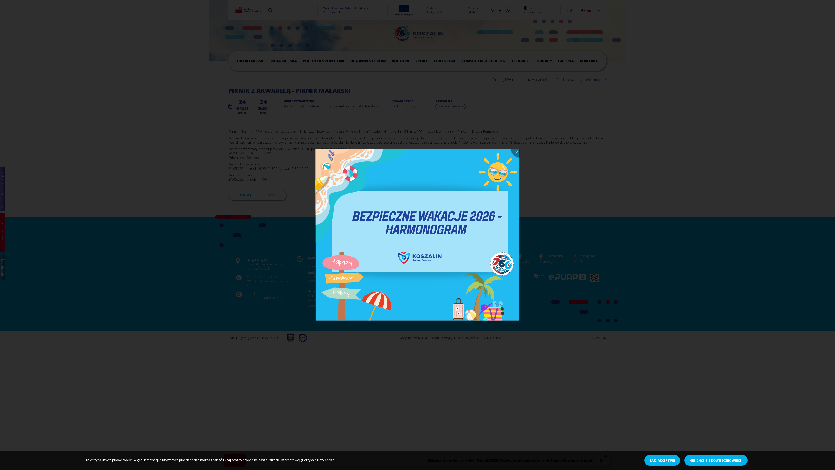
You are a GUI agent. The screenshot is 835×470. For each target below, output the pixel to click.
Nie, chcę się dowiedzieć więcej (716, 460)
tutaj (227, 460)
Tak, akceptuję (662, 460)
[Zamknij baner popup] (515, 154)
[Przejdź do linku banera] (417, 235)
